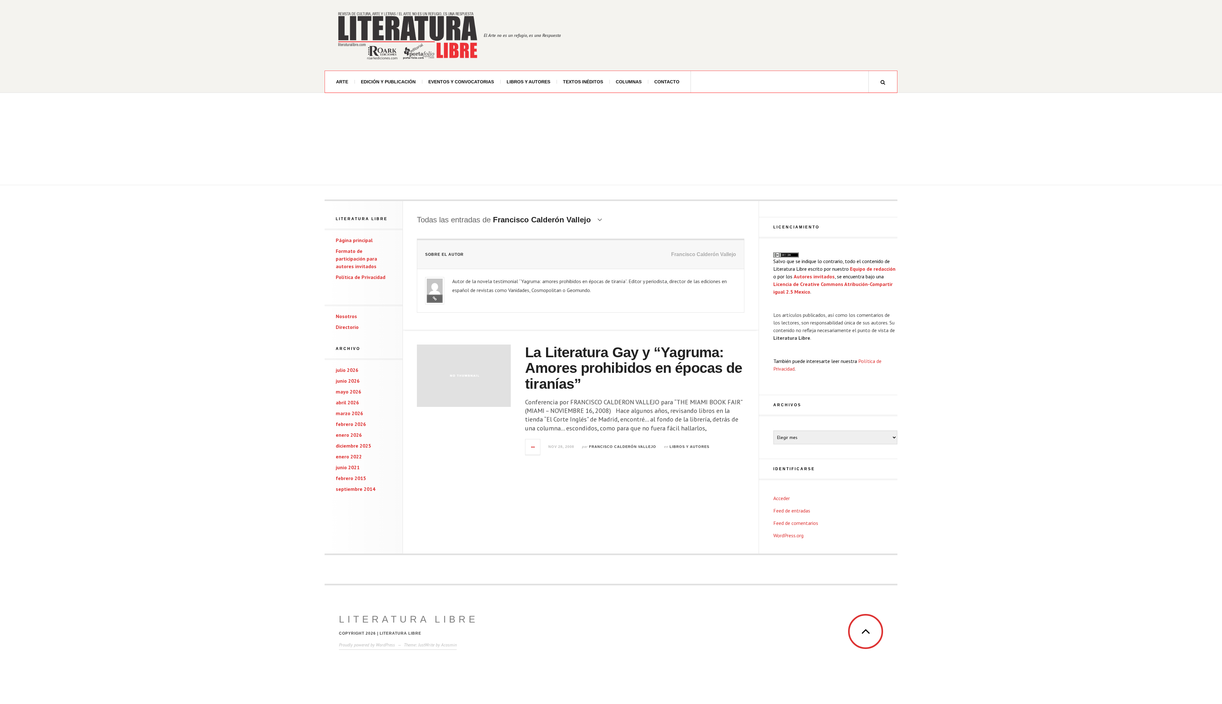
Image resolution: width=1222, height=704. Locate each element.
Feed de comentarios (795, 523)
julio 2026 (347, 370)
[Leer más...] (533, 447)
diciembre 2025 (353, 446)
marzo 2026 (349, 413)
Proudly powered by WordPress (367, 645)
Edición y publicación (388, 81)
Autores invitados (814, 276)
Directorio (347, 327)
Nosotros (346, 316)
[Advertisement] (611, 140)
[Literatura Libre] (407, 35)
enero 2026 (349, 435)
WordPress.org (788, 535)
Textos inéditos (583, 81)
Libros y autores (528, 81)
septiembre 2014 (355, 489)
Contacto (666, 81)
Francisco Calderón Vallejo (622, 447)
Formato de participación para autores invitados (356, 258)
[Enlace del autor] (435, 299)
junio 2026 (348, 381)
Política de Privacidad (360, 277)
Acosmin (449, 645)
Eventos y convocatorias (461, 81)
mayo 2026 (348, 391)
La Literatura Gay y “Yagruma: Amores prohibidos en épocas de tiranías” (633, 368)
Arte (342, 81)
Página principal (354, 240)
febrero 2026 (351, 424)
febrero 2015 (351, 478)
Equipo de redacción (872, 269)
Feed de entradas (791, 510)
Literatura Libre (408, 619)
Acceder (781, 498)
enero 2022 (349, 456)
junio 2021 (348, 467)
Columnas (629, 81)
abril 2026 (347, 402)
